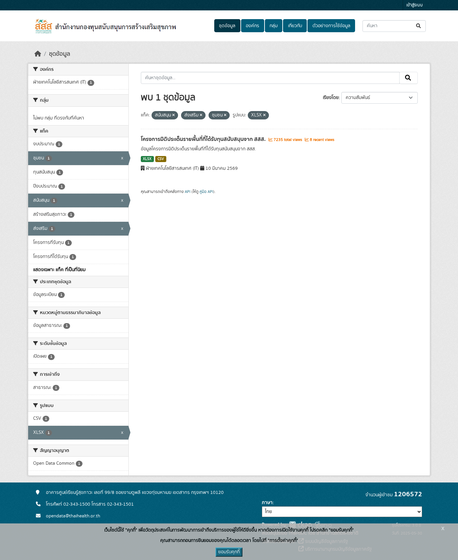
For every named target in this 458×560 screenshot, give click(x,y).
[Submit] (419, 26)
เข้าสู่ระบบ (414, 5)
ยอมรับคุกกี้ (229, 552)
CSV (161, 159)
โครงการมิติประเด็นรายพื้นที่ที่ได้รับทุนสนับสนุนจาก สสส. (204, 139)
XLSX (147, 159)
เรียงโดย (331, 97)
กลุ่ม (274, 25)
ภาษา (267, 502)
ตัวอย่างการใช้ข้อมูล (331, 25)
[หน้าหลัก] (38, 54)
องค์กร (252, 25)
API (187, 192)
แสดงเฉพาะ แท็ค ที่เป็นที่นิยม (59, 269)
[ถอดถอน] (173, 115)
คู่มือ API (206, 192)
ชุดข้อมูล (227, 25)
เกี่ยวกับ (295, 25)
